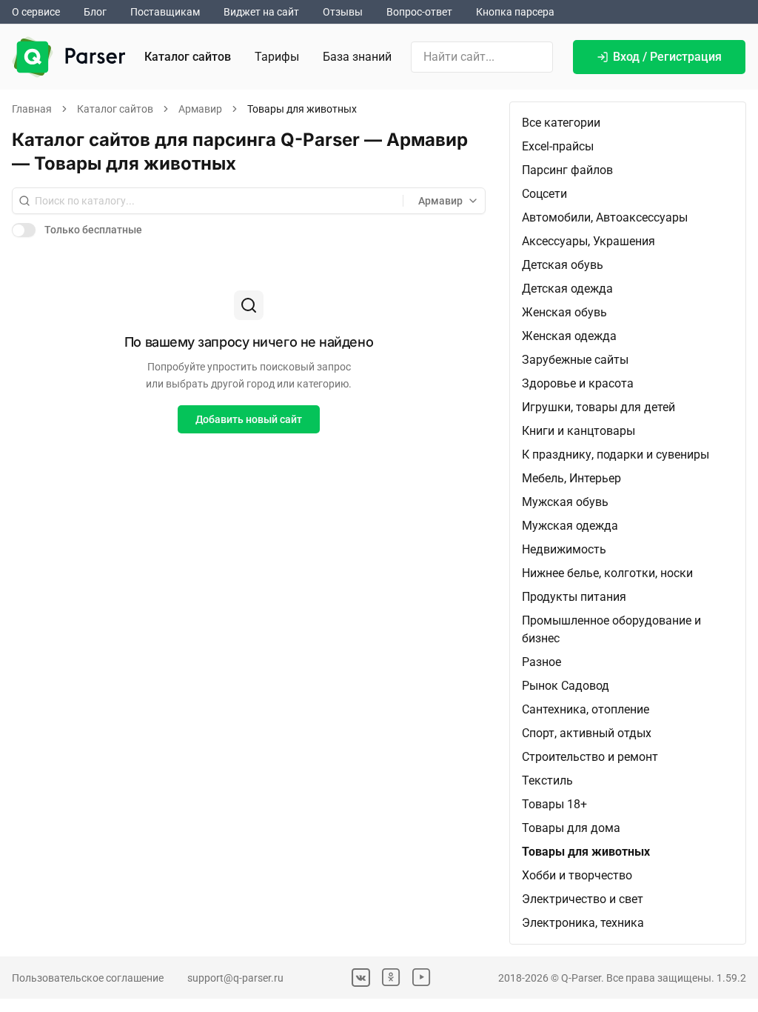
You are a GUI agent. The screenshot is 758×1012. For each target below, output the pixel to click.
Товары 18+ (554, 804)
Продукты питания (574, 597)
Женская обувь (564, 312)
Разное (541, 662)
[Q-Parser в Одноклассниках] (391, 977)
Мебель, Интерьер (571, 478)
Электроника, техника (583, 923)
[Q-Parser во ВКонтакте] (361, 977)
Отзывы (343, 12)
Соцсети (544, 194)
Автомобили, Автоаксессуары (605, 217)
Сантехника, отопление (585, 709)
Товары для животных (586, 852)
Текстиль (547, 780)
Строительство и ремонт (590, 757)
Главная (32, 109)
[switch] (24, 229)
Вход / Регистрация (667, 57)
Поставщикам (165, 12)
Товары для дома (571, 828)
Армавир (200, 109)
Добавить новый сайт (248, 419)
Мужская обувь (565, 502)
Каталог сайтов (187, 57)
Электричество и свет (582, 899)
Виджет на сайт (261, 12)
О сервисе (36, 12)
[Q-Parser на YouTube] (421, 977)
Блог (95, 12)
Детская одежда (567, 289)
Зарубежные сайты (575, 360)
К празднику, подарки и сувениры (615, 454)
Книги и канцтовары (578, 431)
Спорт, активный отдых (586, 733)
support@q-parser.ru (235, 978)
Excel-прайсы (558, 146)
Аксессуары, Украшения (588, 241)
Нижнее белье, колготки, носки (607, 573)
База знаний (357, 57)
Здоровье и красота (578, 383)
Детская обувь (562, 265)
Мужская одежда (570, 526)
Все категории (561, 123)
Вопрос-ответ (419, 12)
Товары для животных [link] (302, 109)
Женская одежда (569, 336)
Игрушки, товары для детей (598, 407)
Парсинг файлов (567, 170)
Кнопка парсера (515, 12)
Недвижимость (564, 549)
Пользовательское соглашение (88, 978)
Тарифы (277, 57)
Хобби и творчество (577, 875)
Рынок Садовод (565, 686)
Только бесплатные (93, 230)
